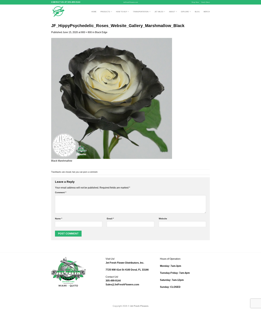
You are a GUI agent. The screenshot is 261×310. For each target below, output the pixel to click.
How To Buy (121, 12)
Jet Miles (159, 12)
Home (94, 12)
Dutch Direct (205, 2)
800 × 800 (86, 32)
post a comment (90, 172)
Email (110, 218)
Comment (60, 192)
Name (58, 218)
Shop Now (195, 2)
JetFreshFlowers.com (130, 2)
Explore (185, 12)
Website (163, 218)
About (172, 12)
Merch (207, 12)
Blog (197, 12)
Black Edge (101, 32)
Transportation (140, 12)
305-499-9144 (113, 280)
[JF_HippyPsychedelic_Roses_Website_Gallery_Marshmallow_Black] (111, 98)
